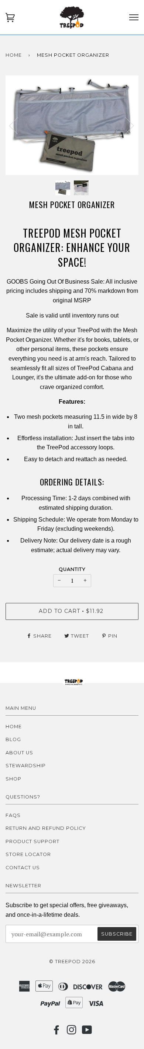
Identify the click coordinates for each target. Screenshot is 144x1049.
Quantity (72, 569)
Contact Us (23, 867)
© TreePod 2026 (72, 961)
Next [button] (125, 125)
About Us (19, 752)
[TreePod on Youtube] (87, 1032)
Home (14, 55)
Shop (13, 779)
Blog (13, 739)
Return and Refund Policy (46, 828)
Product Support (32, 841)
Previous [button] (18, 125)
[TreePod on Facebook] (57, 1032)
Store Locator (28, 854)
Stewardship (26, 765)
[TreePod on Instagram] (72, 1032)
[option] (72, 125)
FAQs (13, 815)
